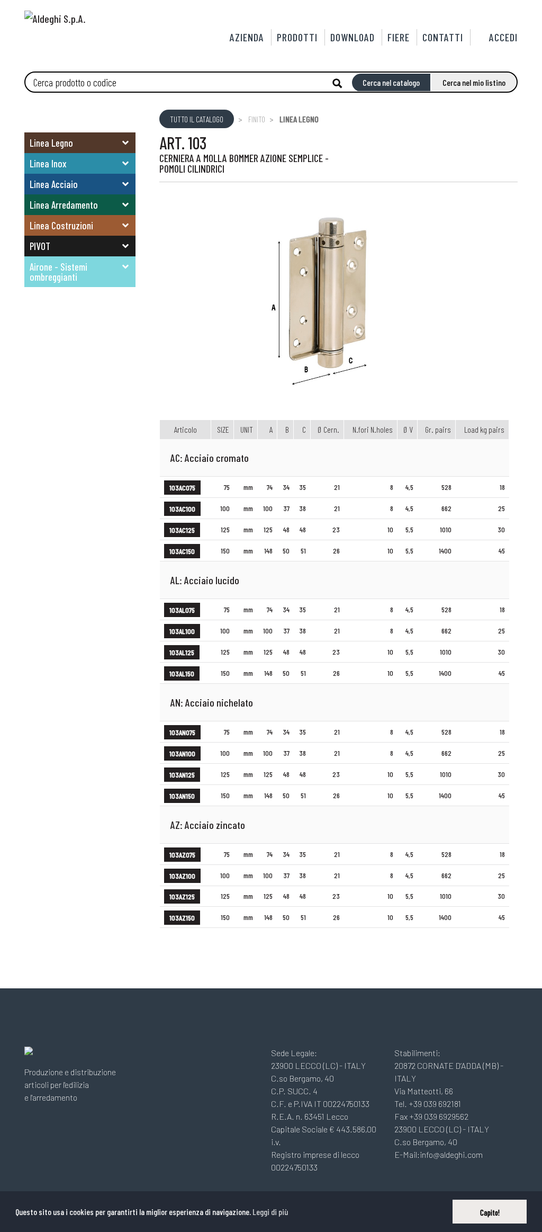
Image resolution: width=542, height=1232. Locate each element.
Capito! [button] (490, 1212)
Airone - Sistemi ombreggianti (58, 272)
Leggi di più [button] (270, 1212)
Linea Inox (48, 163)
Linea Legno (51, 143)
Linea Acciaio (54, 184)
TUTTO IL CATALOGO (196, 119)
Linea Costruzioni (61, 225)
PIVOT (40, 246)
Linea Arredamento (64, 205)
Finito (256, 119)
